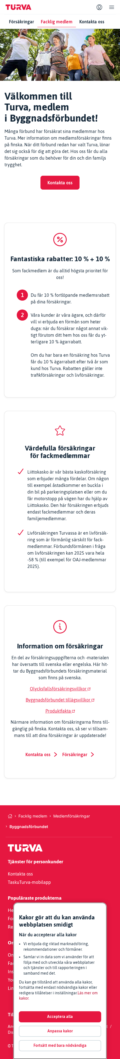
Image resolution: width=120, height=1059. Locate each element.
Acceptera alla (60, 1016)
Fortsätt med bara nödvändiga (60, 1045)
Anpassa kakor (60, 1031)
